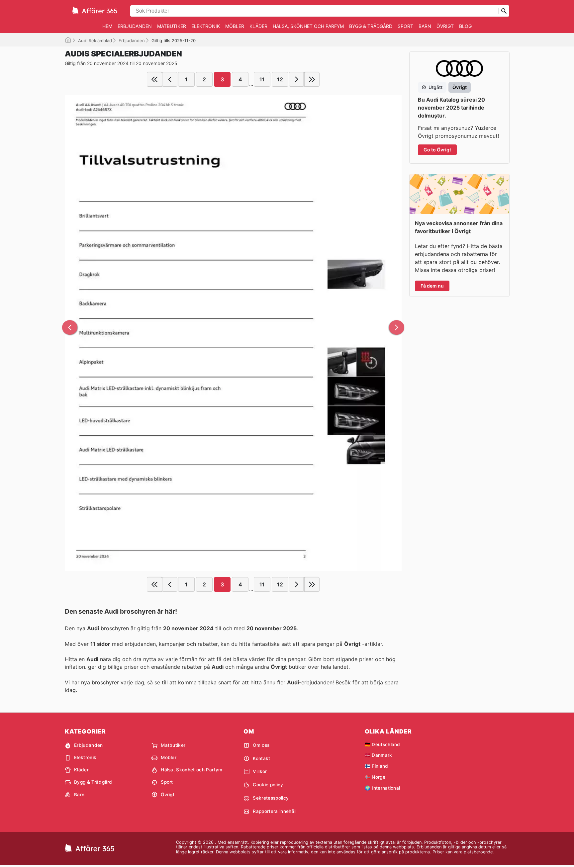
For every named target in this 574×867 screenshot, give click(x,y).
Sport (405, 26)
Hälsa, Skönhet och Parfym (308, 26)
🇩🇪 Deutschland (382, 744)
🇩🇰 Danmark (378, 755)
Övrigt (445, 26)
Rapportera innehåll (274, 811)
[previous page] (169, 79)
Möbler (234, 26)
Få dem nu (432, 286)
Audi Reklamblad (95, 40)
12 (280, 79)
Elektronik (205, 26)
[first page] (154, 79)
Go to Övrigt (437, 149)
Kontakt (261, 758)
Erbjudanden (135, 26)
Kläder (258, 26)
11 (262, 79)
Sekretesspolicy (271, 798)
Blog (465, 26)
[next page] (296, 79)
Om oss (261, 745)
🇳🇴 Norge (375, 777)
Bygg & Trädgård (370, 26)
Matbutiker (171, 26)
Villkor (260, 771)
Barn (425, 26)
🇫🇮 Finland (376, 766)
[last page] (312, 79)
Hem (107, 26)
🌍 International (382, 788)
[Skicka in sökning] (504, 11)
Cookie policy (268, 784)
